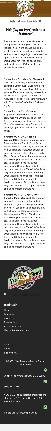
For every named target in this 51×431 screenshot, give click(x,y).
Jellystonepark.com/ (27, 413)
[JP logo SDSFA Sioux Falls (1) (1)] (25, 1)
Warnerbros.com (12, 401)
